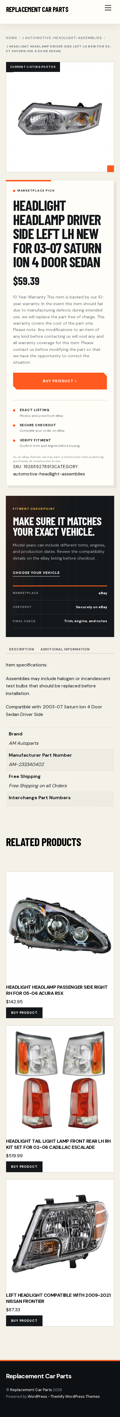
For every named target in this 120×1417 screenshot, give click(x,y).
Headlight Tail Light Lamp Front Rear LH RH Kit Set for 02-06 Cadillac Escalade (58, 1144)
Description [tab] (21, 649)
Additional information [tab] (65, 649)
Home (11, 38)
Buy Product (58, 380)
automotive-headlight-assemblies (63, 38)
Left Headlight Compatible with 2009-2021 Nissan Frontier (58, 1298)
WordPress (37, 1396)
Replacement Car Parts (31, 1389)
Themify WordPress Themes (75, 1396)
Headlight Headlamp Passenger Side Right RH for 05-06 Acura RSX (56, 990)
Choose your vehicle (36, 572)
